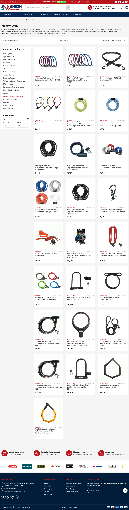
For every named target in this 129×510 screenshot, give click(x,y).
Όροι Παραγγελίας (72, 489)
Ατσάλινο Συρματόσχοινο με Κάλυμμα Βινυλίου (110, 298)
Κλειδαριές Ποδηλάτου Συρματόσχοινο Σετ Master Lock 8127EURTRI (79, 256)
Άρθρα (46, 492)
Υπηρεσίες (47, 486)
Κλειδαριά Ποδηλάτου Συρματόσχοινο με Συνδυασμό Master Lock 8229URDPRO (78, 343)
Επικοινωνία (48, 494)
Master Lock (30, 19)
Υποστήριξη (48, 489)
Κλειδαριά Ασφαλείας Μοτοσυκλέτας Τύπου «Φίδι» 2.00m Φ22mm (48, 387)
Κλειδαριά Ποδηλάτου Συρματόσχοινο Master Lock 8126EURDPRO (77, 168)
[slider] (4, 119)
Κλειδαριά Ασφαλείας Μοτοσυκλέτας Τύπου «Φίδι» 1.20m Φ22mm (48, 343)
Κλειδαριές (7, 54)
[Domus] (95, 466)
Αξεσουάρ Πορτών (10, 69)
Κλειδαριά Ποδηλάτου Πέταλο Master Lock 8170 (78, 298)
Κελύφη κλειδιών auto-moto (13, 87)
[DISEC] (81, 466)
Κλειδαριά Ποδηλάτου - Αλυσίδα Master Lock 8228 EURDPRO (47, 298)
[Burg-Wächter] (38, 466)
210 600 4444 (99, 8)
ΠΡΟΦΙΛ (57, 15)
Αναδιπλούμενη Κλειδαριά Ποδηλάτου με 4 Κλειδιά (109, 386)
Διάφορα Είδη (8, 108)
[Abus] (10, 466)
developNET (73, 507)
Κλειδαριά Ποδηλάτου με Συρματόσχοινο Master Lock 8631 (47, 79)
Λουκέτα (6, 93)
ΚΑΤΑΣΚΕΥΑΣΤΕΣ (30, 15)
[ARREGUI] (24, 466)
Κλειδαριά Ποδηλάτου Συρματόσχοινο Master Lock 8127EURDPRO (110, 168)
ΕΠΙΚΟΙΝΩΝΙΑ (76, 15)
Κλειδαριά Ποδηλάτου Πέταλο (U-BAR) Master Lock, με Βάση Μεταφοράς (79, 387)
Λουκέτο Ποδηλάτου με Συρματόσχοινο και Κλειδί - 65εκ (47, 123)
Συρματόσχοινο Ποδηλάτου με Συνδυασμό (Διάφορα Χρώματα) (47, 211)
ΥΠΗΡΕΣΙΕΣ (45, 15)
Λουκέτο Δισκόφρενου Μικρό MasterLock (46, 255)
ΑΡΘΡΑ (65, 15)
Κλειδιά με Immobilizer (11, 90)
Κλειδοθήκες (8, 84)
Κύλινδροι (6, 63)
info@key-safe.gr (10, 489)
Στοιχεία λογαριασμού (73, 483)
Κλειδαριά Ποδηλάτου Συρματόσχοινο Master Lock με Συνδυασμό (46, 168)
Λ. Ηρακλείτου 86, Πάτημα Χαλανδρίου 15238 (19, 483)
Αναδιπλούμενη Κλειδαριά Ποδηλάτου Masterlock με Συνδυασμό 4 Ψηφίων (45, 431)
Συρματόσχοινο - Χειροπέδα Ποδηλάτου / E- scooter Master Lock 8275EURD (113, 343)
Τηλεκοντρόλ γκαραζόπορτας (14, 81)
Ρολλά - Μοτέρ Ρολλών (11, 72)
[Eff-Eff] (109, 466)
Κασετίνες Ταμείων (10, 99)
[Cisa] (53, 466)
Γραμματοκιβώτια (9, 60)
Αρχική (3, 19)
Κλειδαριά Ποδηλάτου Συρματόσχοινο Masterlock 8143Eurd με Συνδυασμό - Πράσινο (79, 124)
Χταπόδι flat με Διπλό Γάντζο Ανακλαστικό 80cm (111, 79)
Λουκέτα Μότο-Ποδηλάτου (16, 19)
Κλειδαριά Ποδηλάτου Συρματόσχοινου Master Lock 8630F (78, 80)
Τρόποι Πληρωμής (72, 492)
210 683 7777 (114, 8)
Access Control (8, 75)
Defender (6, 102)
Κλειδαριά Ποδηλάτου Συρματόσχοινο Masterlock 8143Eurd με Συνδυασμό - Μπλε (111, 124)
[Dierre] (67, 466)
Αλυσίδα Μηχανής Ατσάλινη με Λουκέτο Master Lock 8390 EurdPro (112, 211)
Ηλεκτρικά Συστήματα (11, 66)
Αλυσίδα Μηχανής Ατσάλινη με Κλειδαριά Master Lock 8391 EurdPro (113, 255)
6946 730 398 (20, 491)
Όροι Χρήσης (70, 486)
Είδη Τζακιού (8, 105)
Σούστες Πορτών (9, 78)
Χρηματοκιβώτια (9, 57)
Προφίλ (46, 483)
